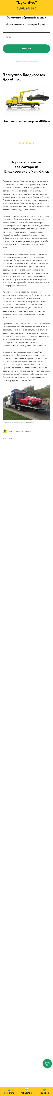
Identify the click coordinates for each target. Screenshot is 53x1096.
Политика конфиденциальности (27, 61)
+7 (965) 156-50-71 (26, 8)
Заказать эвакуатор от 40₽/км (26, 121)
